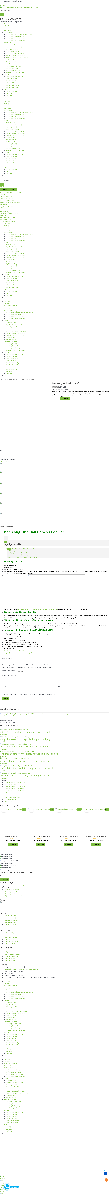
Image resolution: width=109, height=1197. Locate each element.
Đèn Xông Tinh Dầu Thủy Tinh (12, 716)
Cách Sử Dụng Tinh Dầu (12, 51)
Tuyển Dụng (9, 95)
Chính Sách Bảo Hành (12, 81)
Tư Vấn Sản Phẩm (11, 45)
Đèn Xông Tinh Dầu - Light (14, 379)
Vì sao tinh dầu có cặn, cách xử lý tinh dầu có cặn (25, 761)
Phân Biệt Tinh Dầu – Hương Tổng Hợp (17, 57)
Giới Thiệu (7, 26)
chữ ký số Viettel (16, 928)
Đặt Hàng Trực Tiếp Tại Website (15, 72)
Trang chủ (7, 24)
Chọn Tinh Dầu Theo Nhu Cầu (14, 47)
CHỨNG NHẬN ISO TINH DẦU (15, 38)
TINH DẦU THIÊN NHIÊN (49, 609)
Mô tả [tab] (2, 527)
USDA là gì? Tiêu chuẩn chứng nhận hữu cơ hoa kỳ (25, 732)
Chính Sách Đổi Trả (11, 83)
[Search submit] (2, 14)
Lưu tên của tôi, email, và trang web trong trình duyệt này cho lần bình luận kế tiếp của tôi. (30, 694)
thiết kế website (4, 928)
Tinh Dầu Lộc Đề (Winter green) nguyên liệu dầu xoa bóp (29, 753)
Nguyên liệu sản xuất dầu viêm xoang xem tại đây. (18, 653)
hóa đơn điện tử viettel (28, 928)
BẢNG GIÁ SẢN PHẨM (10, 28)
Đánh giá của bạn (9, 671)
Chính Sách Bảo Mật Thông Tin (14, 76)
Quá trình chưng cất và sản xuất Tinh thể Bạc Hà (25, 746)
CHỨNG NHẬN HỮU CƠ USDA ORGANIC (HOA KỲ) (21, 34)
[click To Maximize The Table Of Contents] (6, 538)
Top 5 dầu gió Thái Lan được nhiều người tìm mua (25, 775)
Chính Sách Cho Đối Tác (12, 87)
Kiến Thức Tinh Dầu (11, 91)
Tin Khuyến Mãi (10, 60)
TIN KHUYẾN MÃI (22, 609)
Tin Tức (6, 89)
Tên (4, 687)
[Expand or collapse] (5, 542)
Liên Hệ (6, 97)
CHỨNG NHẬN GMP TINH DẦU (15, 36)
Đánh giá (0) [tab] (9, 527)
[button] (54, 453)
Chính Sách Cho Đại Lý (12, 78)
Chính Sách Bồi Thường (12, 85)
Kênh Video (9, 93)
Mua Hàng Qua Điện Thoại (13, 66)
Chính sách (7, 74)
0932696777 (15, 1187)
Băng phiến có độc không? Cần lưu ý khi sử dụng (25, 739)
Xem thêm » (3, 734)
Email (58, 687)
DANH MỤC (7, 30)
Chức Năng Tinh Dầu (12, 49)
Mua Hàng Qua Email (12, 68)
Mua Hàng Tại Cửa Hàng (13, 70)
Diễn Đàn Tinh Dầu (11, 62)
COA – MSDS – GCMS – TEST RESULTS (17, 53)
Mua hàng (65, 398)
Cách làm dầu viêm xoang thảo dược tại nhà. (16, 651)
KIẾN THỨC (7, 43)
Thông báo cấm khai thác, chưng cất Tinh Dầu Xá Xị (26, 768)
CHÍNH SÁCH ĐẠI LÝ (35, 609)
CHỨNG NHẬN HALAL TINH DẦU (15, 41)
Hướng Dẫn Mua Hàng (10, 64)
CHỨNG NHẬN (8, 32)
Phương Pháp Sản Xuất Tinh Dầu (15, 55)
